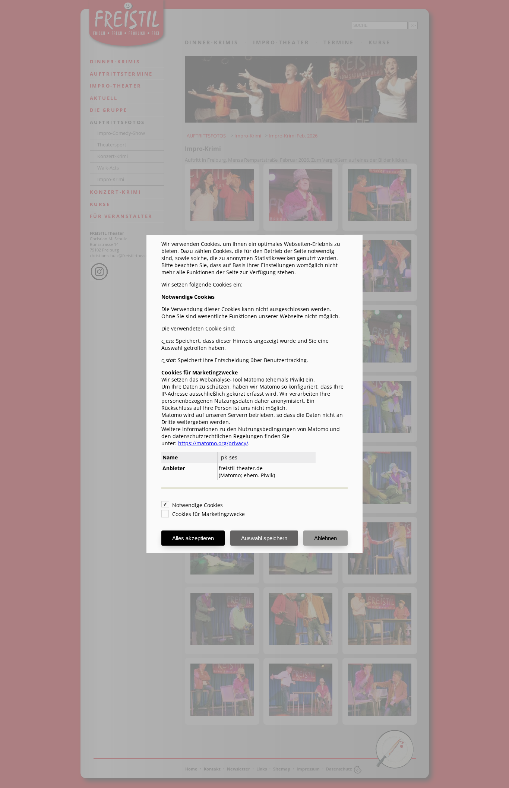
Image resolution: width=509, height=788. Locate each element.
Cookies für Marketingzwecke (208, 514)
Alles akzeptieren (193, 538)
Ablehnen (325, 538)
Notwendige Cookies (197, 505)
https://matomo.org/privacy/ (213, 442)
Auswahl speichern (264, 538)
